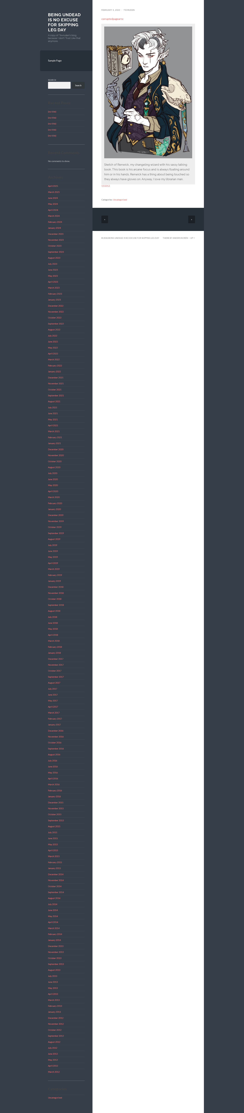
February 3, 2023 (110, 10)
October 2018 (54, 599)
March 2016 (54, 784)
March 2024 (54, 216)
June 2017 (53, 694)
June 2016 (53, 766)
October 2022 (54, 317)
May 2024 (53, 204)
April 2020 (53, 491)
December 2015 (55, 802)
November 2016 (56, 736)
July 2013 (52, 976)
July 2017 (52, 688)
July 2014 (52, 904)
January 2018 (54, 653)
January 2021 (54, 443)
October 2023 (54, 245)
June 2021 (53, 413)
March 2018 (54, 641)
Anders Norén (180, 238)
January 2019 (54, 581)
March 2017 (54, 712)
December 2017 (55, 659)
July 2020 (52, 473)
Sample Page (55, 60)
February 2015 (55, 862)
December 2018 (55, 587)
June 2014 (53, 910)
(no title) (52, 111)
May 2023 (53, 276)
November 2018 (56, 593)
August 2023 (54, 257)
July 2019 (52, 545)
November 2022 (56, 311)
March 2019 (54, 569)
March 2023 (54, 287)
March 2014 (54, 928)
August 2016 (54, 754)
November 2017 (56, 665)
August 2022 (54, 329)
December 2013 (55, 946)
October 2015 (54, 814)
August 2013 (54, 970)
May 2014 (53, 916)
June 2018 (53, 623)
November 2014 (56, 880)
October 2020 (54, 461)
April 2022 (53, 353)
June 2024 (53, 198)
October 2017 (54, 670)
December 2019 (55, 515)
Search (52, 80)
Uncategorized (55, 1097)
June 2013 (53, 982)
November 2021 (56, 383)
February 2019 (55, 575)
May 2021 (53, 419)
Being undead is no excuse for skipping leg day (64, 22)
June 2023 (53, 269)
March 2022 (54, 359)
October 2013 (54, 958)
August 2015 (54, 826)
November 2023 (56, 240)
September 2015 (56, 820)
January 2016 (54, 796)
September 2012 (56, 1036)
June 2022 (53, 341)
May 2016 (53, 772)
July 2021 (52, 407)
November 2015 (56, 808)
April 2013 (53, 994)
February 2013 (55, 1006)
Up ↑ (192, 238)
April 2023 (53, 281)
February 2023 (55, 293)
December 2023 (55, 234)
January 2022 (54, 371)
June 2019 (53, 551)
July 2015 (52, 832)
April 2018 (53, 635)
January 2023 (54, 299)
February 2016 (55, 790)
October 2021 (54, 389)
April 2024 (53, 210)
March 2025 (54, 192)
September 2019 (56, 533)
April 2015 (53, 850)
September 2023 (56, 252)
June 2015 (53, 838)
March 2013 (54, 1000)
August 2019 (54, 539)
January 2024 (54, 228)
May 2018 (53, 629)
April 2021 (53, 425)
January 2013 (54, 1012)
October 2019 (54, 527)
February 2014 (55, 934)
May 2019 (53, 557)
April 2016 (53, 778)
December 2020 (55, 449)
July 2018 (52, 617)
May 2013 (53, 988)
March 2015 (54, 856)
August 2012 (54, 1042)
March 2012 (54, 1072)
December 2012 (55, 1018)
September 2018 (56, 605)
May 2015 (53, 844)
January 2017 (54, 724)
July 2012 (52, 1048)
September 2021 (56, 395)
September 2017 (56, 677)
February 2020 (55, 503)
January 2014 (54, 940)
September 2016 (56, 748)
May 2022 (53, 347)
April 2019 (53, 563)
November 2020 (56, 455)
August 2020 (54, 467)
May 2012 (53, 1060)
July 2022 (52, 335)
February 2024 (55, 222)
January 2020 (54, 509)
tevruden (129, 10)
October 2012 (54, 1030)
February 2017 (55, 718)
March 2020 (54, 497)
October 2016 (54, 742)
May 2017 (53, 700)
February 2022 (55, 365)
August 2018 (54, 611)
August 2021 (54, 401)
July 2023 (52, 264)
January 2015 (54, 868)
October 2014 (54, 886)
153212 (105, 185)
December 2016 (55, 730)
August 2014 (54, 898)
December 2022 (55, 305)
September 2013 (56, 964)
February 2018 (55, 647)
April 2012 (53, 1065)
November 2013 (56, 952)
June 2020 (53, 479)
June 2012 (53, 1053)
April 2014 (53, 922)
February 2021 (55, 437)
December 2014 (55, 874)
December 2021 (55, 377)
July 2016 (52, 760)
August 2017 (54, 682)
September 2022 (56, 323)
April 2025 (53, 186)
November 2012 (56, 1024)
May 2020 (53, 485)
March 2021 (54, 431)
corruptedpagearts (112, 18)
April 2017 (53, 706)
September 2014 (56, 892)
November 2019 (56, 521)
